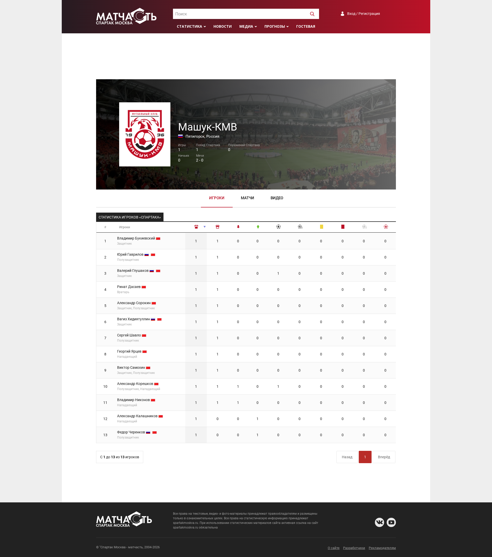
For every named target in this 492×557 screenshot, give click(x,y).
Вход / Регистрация (363, 14)
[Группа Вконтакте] (379, 522)
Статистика (189, 26)
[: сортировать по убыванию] (218, 227)
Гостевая (305, 26)
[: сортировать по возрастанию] (196, 227)
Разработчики (354, 548)
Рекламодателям (382, 548)
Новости (222, 26)
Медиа (246, 26)
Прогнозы (274, 26)
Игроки (216, 198)
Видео (277, 198)
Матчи (247, 198)
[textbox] (246, 14)
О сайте (334, 548)
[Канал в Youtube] (391, 522)
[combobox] (246, 14)
